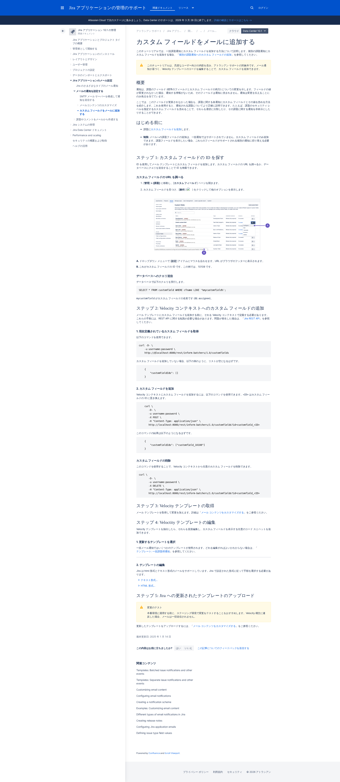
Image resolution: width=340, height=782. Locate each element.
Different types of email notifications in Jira (160, 714)
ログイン (263, 7)
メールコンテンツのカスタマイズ (98, 105)
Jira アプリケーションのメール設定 (92, 80)
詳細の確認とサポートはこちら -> (233, 20)
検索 (252, 8)
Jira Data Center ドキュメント (90, 129)
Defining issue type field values (154, 732)
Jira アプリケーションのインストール (94, 53)
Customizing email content (151, 689)
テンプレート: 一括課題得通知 (153, 551)
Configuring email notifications (153, 695)
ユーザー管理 (80, 64)
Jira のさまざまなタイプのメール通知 (97, 85)
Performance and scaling (87, 135)
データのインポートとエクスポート (92, 75)
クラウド (234, 30)
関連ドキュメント (162, 7)
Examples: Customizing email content (157, 708)
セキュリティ (234, 771)
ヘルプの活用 (80, 145)
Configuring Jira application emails (156, 726)
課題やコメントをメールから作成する (97, 119)
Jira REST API (252, 318)
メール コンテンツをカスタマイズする (222, 512)
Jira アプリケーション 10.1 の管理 (97, 29)
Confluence (154, 753)
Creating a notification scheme (153, 701)
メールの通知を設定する (89, 90)
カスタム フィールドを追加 (166, 129)
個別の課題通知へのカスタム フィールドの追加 (205, 54)
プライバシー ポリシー (195, 771)
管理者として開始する (85, 48)
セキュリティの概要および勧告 (90, 140)
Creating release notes (149, 720)
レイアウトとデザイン (85, 59)
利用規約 (218, 771)
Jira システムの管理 (84, 124)
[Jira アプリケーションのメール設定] (201, 30)
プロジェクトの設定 (84, 69)
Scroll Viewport (172, 753)
